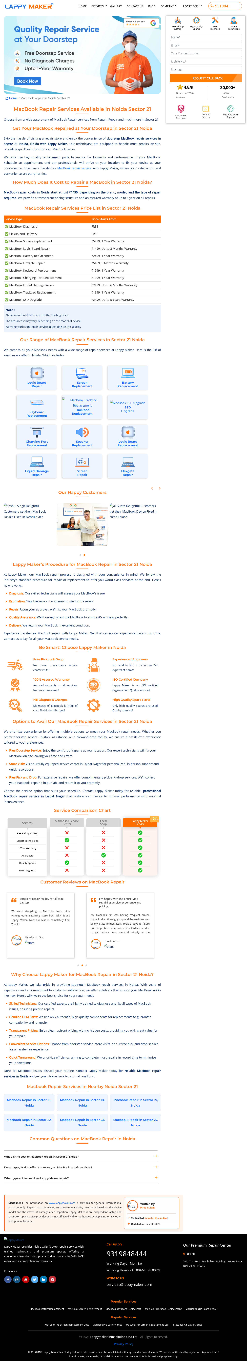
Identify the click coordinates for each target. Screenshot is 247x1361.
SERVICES (98, 6)
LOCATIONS (190, 6)
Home (13, 98)
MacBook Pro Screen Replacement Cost (67, 1324)
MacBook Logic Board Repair (201, 1308)
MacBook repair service (74, 168)
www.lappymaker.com (62, 1202)
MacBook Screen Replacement (85, 1308)
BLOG (152, 6)
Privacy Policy (123, 1344)
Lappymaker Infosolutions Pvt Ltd (114, 1337)
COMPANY (167, 6)
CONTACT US (135, 6)
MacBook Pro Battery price (107, 1324)
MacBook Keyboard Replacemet (123, 1308)
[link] (133, 1284)
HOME (82, 6)
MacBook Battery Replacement (47, 1308)
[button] (80, 555)
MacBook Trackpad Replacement (163, 1308)
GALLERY (116, 6)
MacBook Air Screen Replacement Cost (147, 1324)
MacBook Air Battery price (187, 1324)
